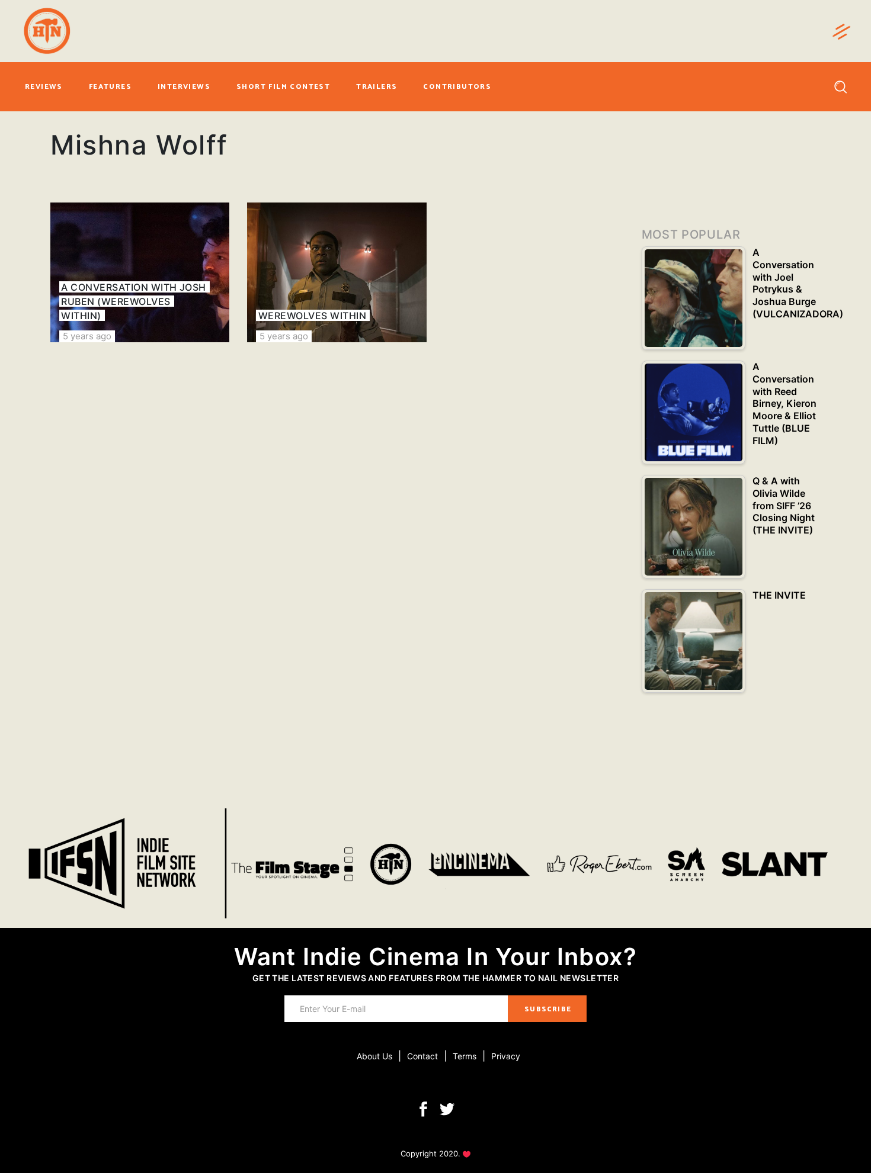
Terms (464, 1056)
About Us (374, 1056)
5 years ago (87, 336)
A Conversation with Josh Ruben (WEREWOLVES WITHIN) (133, 301)
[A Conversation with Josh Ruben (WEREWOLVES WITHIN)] (139, 272)
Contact (422, 1056)
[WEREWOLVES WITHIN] (336, 272)
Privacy (505, 1056)
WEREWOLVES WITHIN (312, 316)
